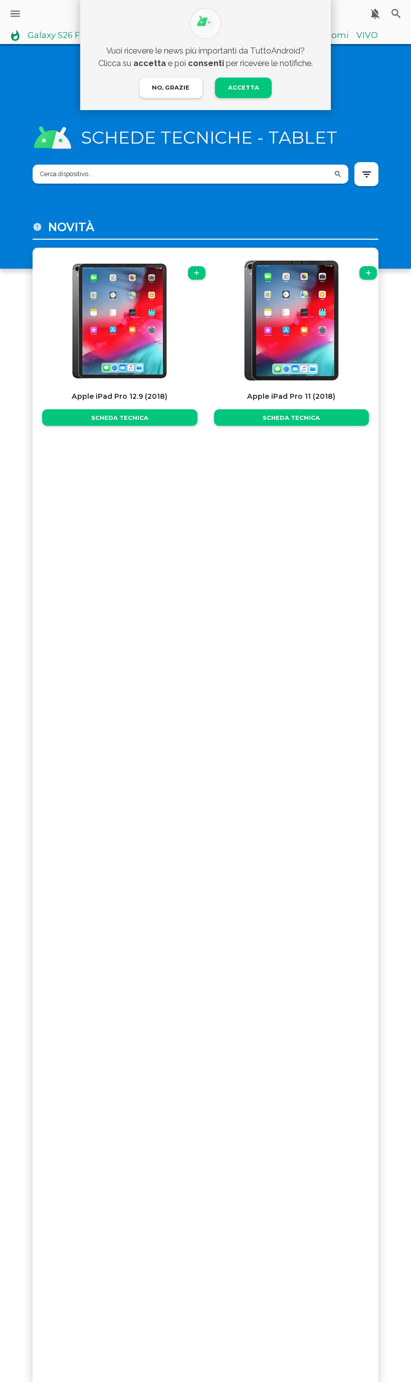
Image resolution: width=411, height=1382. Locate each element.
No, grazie (170, 87)
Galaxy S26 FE (56, 36)
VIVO (367, 36)
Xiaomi (333, 36)
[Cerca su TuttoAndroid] (396, 14)
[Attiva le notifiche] (375, 14)
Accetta (243, 87)
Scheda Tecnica (119, 417)
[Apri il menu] (15, 14)
